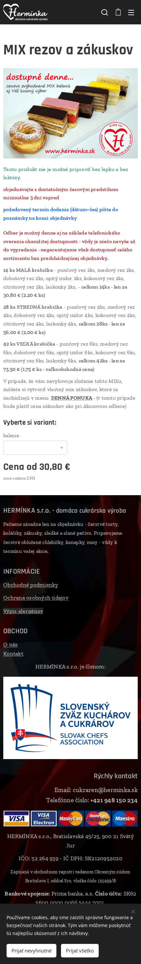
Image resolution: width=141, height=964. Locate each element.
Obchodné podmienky (30, 584)
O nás (10, 644)
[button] (104, 12)
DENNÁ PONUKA (71, 398)
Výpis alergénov (23, 611)
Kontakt (13, 653)
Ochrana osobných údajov (36, 597)
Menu (131, 12)
